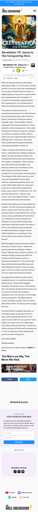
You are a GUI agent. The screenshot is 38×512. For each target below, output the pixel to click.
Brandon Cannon (7, 60)
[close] (35, 3)
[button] (34, 10)
